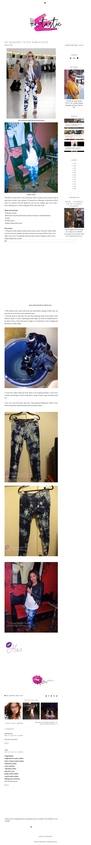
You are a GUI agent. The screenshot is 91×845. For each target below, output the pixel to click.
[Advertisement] (74, 277)
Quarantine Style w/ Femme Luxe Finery (73, 148)
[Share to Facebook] (48, 696)
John (6, 750)
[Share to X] (46, 696)
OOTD (17, 696)
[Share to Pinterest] (51, 696)
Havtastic (42, 842)
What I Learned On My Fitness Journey (73, 125)
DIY (7, 696)
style (21, 696)
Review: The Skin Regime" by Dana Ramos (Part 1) (46, 723)
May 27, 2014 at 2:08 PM (14, 735)
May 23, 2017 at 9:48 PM (14, 752)
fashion (12, 696)
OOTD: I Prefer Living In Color (73, 136)
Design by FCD (52, 842)
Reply (7, 743)
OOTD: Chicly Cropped (14, 723)
